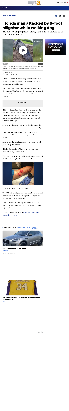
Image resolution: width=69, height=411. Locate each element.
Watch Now (62, 3)
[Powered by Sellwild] (40, 332)
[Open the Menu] (3, 3)
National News (9, 16)
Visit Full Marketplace (35, 228)
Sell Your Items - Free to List (23, 228)
